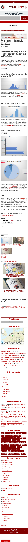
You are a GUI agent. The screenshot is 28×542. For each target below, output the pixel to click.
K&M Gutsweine (6, 501)
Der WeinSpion (4, 382)
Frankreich (8, 440)
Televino (4, 510)
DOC (24, 437)
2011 (13, 433)
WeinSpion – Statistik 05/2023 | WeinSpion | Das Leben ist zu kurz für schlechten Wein (13, 307)
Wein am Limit (6, 512)
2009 (10, 433)
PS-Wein (4, 505)
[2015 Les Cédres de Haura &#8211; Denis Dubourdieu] (6, 251)
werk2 (4, 490)
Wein (10, 261)
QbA (11, 444)
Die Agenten (5, 386)
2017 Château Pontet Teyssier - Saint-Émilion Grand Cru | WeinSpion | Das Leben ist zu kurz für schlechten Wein (14, 423)
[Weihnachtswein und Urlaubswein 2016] (18, 240)
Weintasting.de (6, 481)
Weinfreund (5, 516)
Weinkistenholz (6, 518)
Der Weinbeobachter (7, 464)
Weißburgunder (16, 453)
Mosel (23, 442)
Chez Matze (5, 460)
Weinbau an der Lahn (7, 514)
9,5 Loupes (10, 125)
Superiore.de (5, 507)
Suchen (24, 18)
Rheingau (24, 444)
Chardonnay (4, 437)
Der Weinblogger (6, 467)
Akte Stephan (6, 391)
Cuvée (10, 437)
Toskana (13, 451)
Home (2, 30)
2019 (18, 95)
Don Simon (5, 469)
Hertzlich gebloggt (7, 488)
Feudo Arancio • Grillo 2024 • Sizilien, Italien (12, 366)
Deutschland (16, 437)
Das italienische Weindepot (9, 499)
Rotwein (10, 187)
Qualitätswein (17, 444)
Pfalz (2, 444)
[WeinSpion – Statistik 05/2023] (6, 240)
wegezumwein (6, 473)
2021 (6, 435)
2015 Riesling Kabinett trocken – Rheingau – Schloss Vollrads (14, 291)
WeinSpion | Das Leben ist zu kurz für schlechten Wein (16, 531)
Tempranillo (4, 451)
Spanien (13, 449)
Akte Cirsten (6, 389)
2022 (10, 435)
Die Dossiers (5, 396)
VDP (22, 451)
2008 (6, 433)
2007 (2, 433)
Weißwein (14, 186)
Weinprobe (5, 479)
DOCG (3, 440)
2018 (21, 433)
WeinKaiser (5, 477)
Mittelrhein (18, 442)
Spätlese (18, 449)
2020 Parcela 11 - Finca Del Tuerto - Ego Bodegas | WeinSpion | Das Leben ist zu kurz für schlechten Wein (13, 416)
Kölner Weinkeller (6, 503)
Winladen (4, 520)
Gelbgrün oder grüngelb (6, 351)
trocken (18, 451)
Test (9, 451)
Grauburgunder (16, 440)
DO (21, 437)
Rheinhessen (4, 446)
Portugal (7, 444)
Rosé (10, 188)
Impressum (5, 384)
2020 (2, 435)
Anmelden (3, 525)
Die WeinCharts (4, 377)
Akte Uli (5, 394)
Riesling (10, 446)
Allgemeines (7, 30)
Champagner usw (16, 188)
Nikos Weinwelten (7, 471)
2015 (17, 433)
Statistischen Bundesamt (7, 215)
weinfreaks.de (6, 475)
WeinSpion (14, 261)
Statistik (6, 261)
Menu (14, 2)
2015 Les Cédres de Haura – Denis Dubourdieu (5, 256)
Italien (13, 442)
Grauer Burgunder (5, 442)
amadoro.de (5, 497)
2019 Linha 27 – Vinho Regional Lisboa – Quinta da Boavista (15, 275)
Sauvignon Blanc (5, 449)
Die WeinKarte (4, 379)
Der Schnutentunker (7, 462)
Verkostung (4, 453)
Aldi (13, 435)
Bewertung (18, 435)
